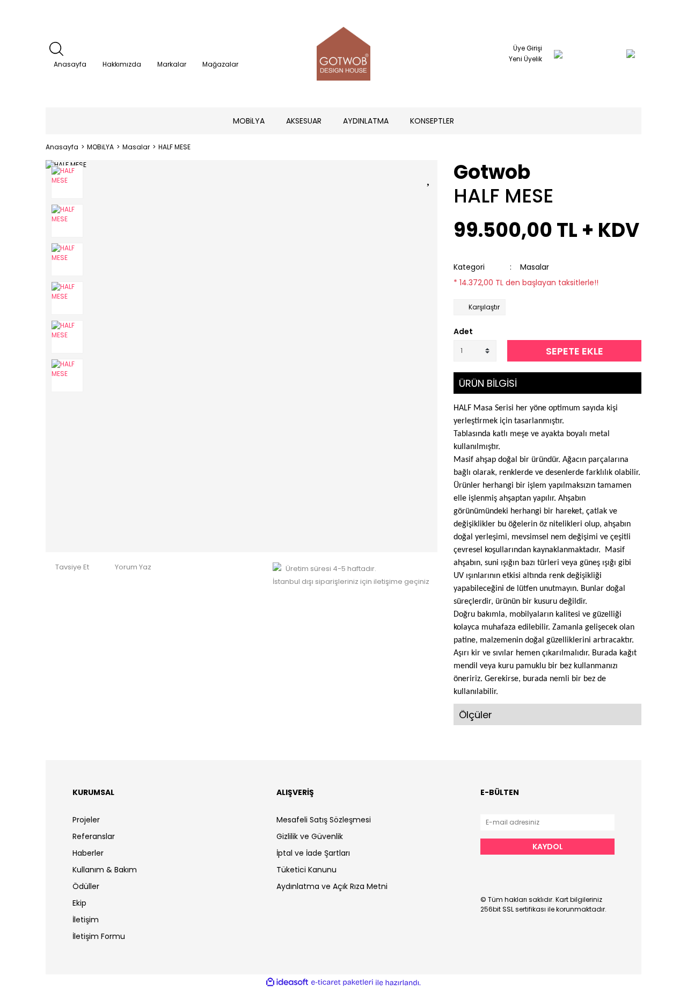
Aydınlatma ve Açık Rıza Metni (332, 886)
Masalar (534, 267)
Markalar (171, 64)
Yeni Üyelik (525, 58)
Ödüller (85, 886)
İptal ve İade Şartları (313, 853)
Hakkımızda (122, 64)
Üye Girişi (527, 48)
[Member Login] (558, 54)
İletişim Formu (98, 936)
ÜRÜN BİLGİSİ (488, 383)
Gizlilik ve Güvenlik (309, 836)
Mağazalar (220, 64)
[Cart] (609, 53)
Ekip (79, 903)
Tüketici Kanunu (306, 869)
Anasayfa (70, 64)
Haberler (88, 853)
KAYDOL (547, 846)
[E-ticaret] (342, 982)
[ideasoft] (287, 983)
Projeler (86, 819)
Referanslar (93, 836)
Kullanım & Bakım (104, 869)
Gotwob (492, 172)
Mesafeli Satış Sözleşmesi (323, 819)
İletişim (85, 919)
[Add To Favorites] (429, 177)
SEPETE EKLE (574, 351)
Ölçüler (475, 714)
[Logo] (343, 54)
